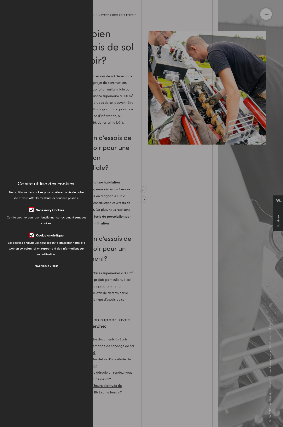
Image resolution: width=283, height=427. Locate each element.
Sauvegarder (46, 266)
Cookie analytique (50, 235)
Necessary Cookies (50, 209)
